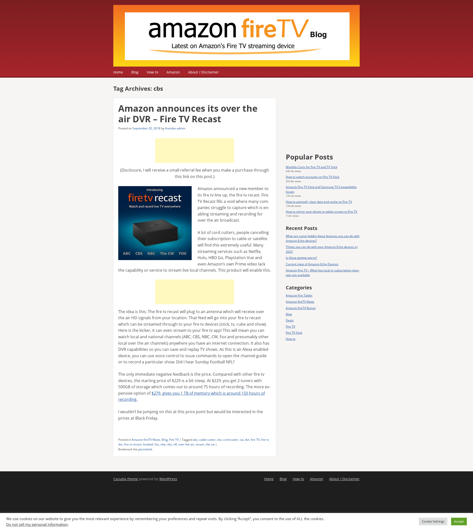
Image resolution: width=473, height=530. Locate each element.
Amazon (173, 72)
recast (200, 444)
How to (152, 72)
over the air (186, 444)
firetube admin (175, 128)
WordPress (168, 479)
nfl (175, 444)
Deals (290, 320)
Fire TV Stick (294, 333)
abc (195, 440)
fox (157, 444)
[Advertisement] (194, 150)
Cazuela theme (125, 479)
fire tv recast (132, 444)
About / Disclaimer (203, 72)
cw (241, 440)
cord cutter (230, 440)
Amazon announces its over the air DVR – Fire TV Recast (187, 113)
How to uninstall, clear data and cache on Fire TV (319, 202)
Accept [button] (459, 521)
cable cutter (207, 440)
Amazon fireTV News (146, 440)
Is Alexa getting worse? (301, 258)
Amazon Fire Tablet (299, 295)
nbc (169, 444)
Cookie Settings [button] (433, 521)
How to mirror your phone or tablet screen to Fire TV (321, 212)
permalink (145, 449)
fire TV (255, 440)
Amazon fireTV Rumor (301, 308)
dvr (247, 440)
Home (118, 72)
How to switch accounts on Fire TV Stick (312, 177)
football (148, 444)
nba (163, 444)
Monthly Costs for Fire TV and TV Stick (311, 167)
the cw (210, 444)
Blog (134, 72)
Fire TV (174, 440)
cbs (219, 440)
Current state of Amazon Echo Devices (312, 264)
